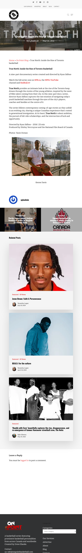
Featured (41, 31)
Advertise (37, 6)
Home (11, 60)
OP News (23, 294)
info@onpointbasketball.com (20, 552)
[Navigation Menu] (72, 15)
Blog (50, 6)
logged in (24, 460)
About (45, 6)
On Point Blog (22, 60)
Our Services (28, 6)
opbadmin (33, 41)
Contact (56, 6)
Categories (47, 528)
